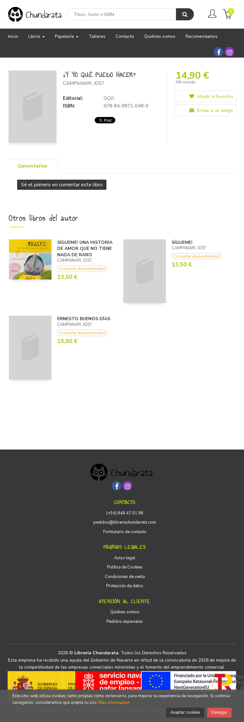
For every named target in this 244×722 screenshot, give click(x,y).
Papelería (65, 36)
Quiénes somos (124, 612)
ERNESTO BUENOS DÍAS (83, 319)
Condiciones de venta (125, 577)
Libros (35, 36)
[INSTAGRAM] (229, 52)
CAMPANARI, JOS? (83, 83)
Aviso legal (124, 558)
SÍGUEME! (182, 242)
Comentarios (32, 166)
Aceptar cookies (185, 712)
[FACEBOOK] (218, 52)
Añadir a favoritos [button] (214, 96)
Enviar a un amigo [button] (214, 110)
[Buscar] (185, 14)
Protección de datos (124, 586)
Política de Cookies (125, 567)
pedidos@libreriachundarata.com (124, 522)
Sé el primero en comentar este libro (62, 184)
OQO (109, 98)
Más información (114, 702)
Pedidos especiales (124, 621)
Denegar (219, 712)
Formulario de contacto (124, 532)
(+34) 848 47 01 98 (124, 513)
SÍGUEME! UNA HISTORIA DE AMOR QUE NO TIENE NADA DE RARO (84, 248)
